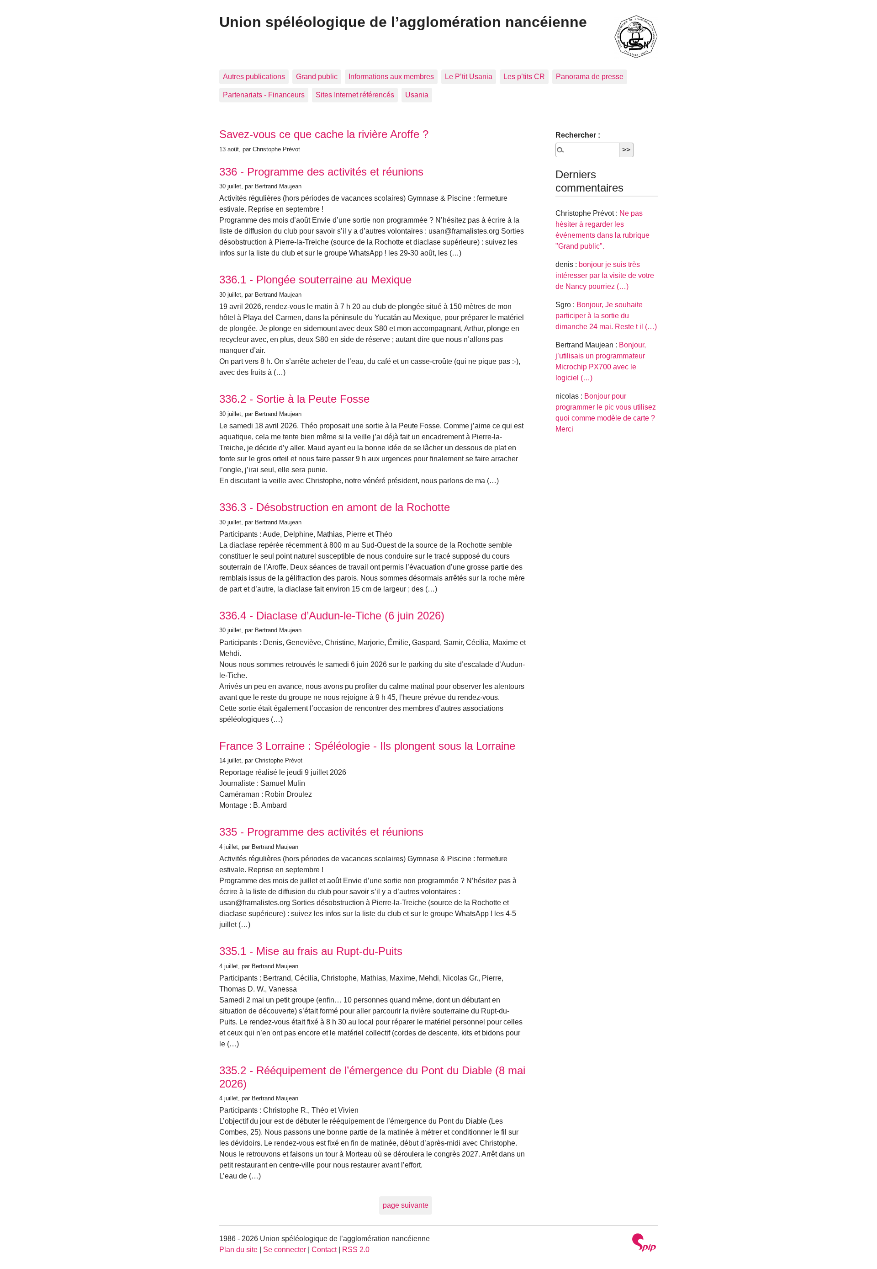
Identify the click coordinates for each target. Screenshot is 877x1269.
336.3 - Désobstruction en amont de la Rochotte (334, 507)
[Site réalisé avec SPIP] (644, 1243)
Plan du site (238, 1249)
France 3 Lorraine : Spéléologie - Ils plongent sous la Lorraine (367, 746)
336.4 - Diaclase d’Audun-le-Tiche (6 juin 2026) (331, 615)
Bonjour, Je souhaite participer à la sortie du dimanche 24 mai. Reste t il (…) (606, 316)
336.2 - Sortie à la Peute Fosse (294, 399)
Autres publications (254, 76)
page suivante (405, 1205)
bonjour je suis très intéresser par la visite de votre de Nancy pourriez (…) (604, 275)
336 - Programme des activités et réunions (321, 171)
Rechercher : (577, 135)
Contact (324, 1249)
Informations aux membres (391, 76)
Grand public (317, 76)
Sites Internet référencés (355, 95)
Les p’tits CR (524, 76)
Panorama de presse (589, 76)
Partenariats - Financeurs (264, 95)
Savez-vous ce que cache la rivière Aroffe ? (323, 134)
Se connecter (284, 1249)
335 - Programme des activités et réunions (321, 832)
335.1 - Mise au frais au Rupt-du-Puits (310, 951)
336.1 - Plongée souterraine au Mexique (315, 279)
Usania (416, 95)
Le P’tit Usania (468, 76)
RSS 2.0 (356, 1249)
